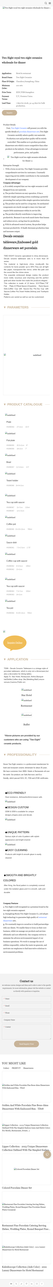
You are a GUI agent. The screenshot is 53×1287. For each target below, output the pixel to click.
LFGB (37, 778)
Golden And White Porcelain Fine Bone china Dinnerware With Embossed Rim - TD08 (25, 1107)
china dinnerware (40, 256)
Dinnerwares (28, 1068)
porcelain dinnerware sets (29, 132)
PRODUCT (16, 1068)
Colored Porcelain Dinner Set (17, 1187)
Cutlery (6, 1068)
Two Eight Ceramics (19, 128)
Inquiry (9, 113)
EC (26, 778)
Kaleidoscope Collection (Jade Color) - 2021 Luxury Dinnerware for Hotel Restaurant (24, 1268)
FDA (29, 778)
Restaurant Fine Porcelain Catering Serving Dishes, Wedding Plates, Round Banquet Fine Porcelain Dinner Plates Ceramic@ (25, 1227)
